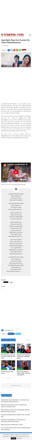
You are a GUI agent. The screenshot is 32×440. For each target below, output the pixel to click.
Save (24, 50)
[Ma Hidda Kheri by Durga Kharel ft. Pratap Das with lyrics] (8, 348)
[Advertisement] (16, 16)
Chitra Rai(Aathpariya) (9, 330)
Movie (18, 352)
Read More (19, 438)
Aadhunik (4, 369)
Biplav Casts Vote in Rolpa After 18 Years (12, 424)
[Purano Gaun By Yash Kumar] (8, 365)
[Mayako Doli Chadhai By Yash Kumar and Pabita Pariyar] (24, 348)
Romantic (4, 352)
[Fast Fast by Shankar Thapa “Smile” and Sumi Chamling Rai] (24, 365)
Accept (13, 438)
